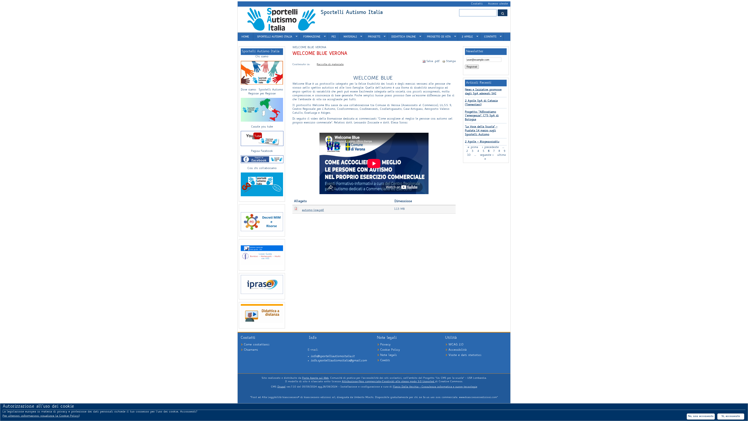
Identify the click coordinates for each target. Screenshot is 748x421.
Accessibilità (457, 349)
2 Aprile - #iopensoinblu (482, 142)
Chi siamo (261, 56)
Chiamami (251, 349)
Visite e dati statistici (464, 355)
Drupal (281, 387)
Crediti (385, 360)
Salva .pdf (433, 61)
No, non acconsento (701, 416)
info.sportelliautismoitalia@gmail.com (339, 360)
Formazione (309, 36)
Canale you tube (262, 127)
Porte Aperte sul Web (315, 378)
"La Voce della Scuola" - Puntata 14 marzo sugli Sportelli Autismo (481, 131)
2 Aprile (465, 36)
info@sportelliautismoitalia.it (333, 356)
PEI (334, 37)
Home (245, 37)
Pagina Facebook (262, 151)
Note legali (388, 355)
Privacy (385, 344)
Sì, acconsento (731, 416)
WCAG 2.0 (455, 344)
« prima (473, 147)
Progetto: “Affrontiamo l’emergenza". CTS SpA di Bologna (482, 116)
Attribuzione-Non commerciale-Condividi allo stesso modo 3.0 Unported (388, 381)
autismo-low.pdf (313, 210)
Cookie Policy (390, 349)
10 (469, 155)
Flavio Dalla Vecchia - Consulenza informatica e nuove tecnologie (435, 387)
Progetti (372, 36)
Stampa (451, 61)
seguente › (487, 155)
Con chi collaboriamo (262, 168)
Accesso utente (498, 4)
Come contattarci (256, 344)
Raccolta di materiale (330, 64)
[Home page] (281, 30)
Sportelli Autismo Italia (352, 12)
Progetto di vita (437, 36)
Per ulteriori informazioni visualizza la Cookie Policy (41, 416)
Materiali (348, 36)
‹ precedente (490, 147)
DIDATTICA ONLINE (401, 36)
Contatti (477, 4)
